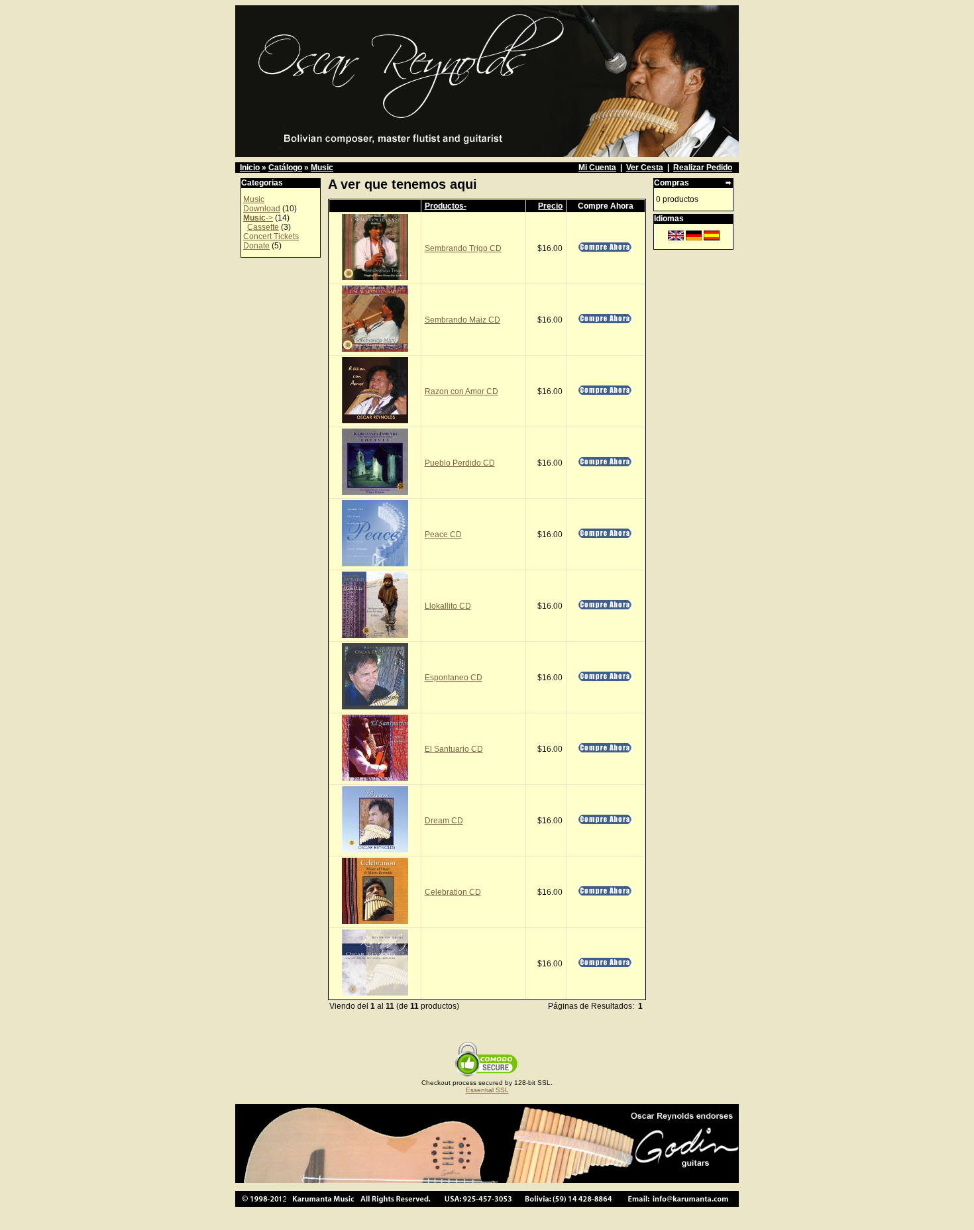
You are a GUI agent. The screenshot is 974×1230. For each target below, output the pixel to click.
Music (322, 167)
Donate (256, 245)
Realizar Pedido (702, 167)
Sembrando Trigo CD (463, 248)
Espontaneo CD (453, 677)
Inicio (250, 167)
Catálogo (285, 167)
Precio (550, 206)
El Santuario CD (454, 749)
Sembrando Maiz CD (462, 320)
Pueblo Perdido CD (460, 463)
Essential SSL (487, 1090)
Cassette (263, 227)
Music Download (261, 204)
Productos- (445, 206)
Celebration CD (453, 892)
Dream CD (444, 820)
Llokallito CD (448, 606)
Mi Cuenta (597, 167)
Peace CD (443, 534)
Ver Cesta (644, 167)
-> (258, 218)
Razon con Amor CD (461, 391)
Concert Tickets (271, 236)
